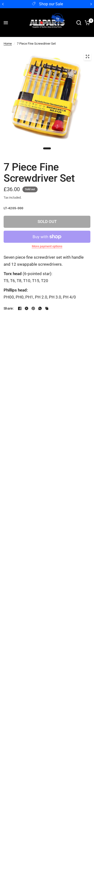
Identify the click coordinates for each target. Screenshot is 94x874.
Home (8, 43)
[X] (26, 308)
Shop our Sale (51, 4)
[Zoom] (87, 56)
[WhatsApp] (40, 308)
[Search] (79, 22)
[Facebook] (20, 308)
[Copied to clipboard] (47, 308)
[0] (86, 22)
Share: (9, 308)
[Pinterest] (33, 308)
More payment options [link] (47, 246)
